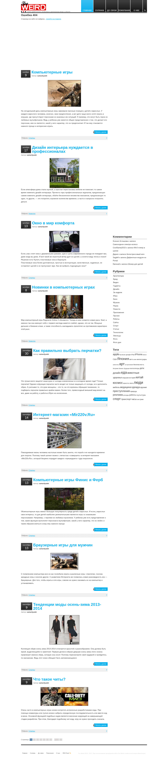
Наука (115, 306)
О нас (58, 753)
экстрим (140, 399)
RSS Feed (66, 753)
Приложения (118, 312)
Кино (115, 299)
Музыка (116, 302)
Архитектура (118, 276)
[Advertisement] (84, 45)
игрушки (125, 378)
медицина (125, 387)
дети (142, 368)
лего (131, 383)
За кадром (117, 292)
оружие (143, 387)
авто (131, 359)
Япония (123, 359)
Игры (115, 296)
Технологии (118, 332)
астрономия (129, 364)
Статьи (32, 138)
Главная (24, 753)
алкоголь (116, 364)
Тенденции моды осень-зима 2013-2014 (67, 606)
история (132, 378)
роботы (132, 395)
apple (116, 354)
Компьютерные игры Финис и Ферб (68, 480)
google (128, 355)
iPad (133, 354)
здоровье (117, 377)
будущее (127, 368)
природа (133, 391)
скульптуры (141, 395)
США (115, 359)
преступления (121, 391)
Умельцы (117, 336)
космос (118, 382)
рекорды (126, 395)
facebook (122, 354)
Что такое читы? (49, 679)
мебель (116, 387)
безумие (116, 368)
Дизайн (116, 289)
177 (56, 740)
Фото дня (117, 342)
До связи (41, 753)
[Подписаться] (145, 6)
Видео (116, 282)
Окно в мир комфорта (53, 223)
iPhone (138, 354)
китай (139, 377)
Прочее (116, 316)
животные (133, 372)
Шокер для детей (135, 264)
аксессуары (142, 359)
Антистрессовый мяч (135, 254)
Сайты (116, 322)
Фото (115, 339)
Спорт (115, 326)
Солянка (32, 753)
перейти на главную (53, 19)
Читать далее (100, 132)
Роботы (116, 319)
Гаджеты (116, 286)
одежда (135, 387)
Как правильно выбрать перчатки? (67, 350)
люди (138, 382)
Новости (32, 214)
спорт (117, 399)
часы (134, 399)
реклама (118, 394)
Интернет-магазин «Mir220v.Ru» (64, 414)
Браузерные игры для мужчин (63, 545)
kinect (144, 354)
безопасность (138, 365)
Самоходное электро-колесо (125, 244)
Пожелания (50, 753)
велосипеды (134, 368)
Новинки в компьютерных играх (63, 287)
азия (134, 359)
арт (122, 364)
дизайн (117, 373)
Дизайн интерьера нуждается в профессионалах (62, 149)
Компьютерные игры (52, 72)
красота (126, 383)
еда (124, 372)
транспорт (126, 399)
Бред (115, 279)
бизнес (121, 368)
